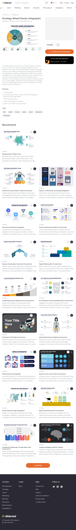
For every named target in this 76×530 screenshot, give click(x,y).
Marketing (18, 8)
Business (27, 8)
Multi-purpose (47, 8)
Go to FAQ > (64, 61)
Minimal (69, 8)
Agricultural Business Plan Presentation (51, 410)
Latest (9, 8)
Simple (10, 112)
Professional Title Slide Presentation (13, 337)
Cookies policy (41, 502)
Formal (31, 112)
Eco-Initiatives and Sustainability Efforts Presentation (56, 300)
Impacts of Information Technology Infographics (54, 190)
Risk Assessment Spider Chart (11, 154)
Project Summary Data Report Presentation (53, 227)
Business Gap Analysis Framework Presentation (17, 264)
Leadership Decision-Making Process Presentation (18, 300)
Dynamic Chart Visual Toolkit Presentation (52, 374)
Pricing (67, 3)
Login (72, 3)
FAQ (37, 489)
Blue (4, 112)
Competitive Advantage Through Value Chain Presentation (16, 448)
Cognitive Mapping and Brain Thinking (51, 447)
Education (36, 8)
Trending (5, 489)
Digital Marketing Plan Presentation (50, 264)
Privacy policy (40, 499)
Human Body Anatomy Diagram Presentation (53, 337)
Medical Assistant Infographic (11, 374)
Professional (38, 112)
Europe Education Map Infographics (13, 410)
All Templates (6, 486)
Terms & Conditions (42, 496)
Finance (17, 112)
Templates (5, 14)
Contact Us (40, 486)
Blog (61, 3)
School (24, 112)
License (38, 492)
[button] (4, 35)
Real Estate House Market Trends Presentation (17, 190)
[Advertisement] (22, 67)
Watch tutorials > (55, 61)
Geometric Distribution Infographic (13, 227)
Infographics (59, 8)
